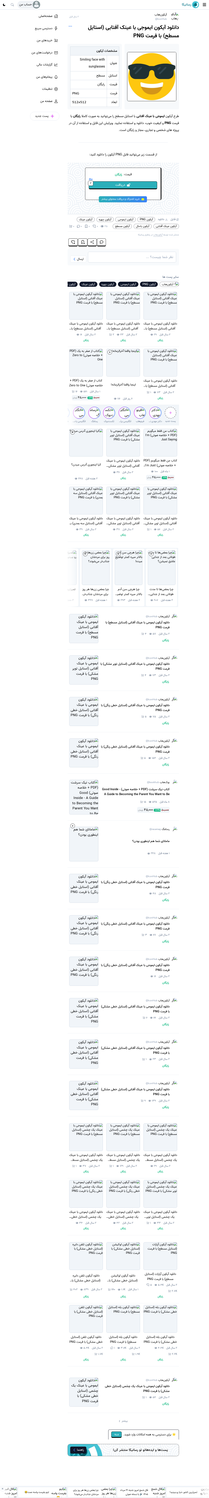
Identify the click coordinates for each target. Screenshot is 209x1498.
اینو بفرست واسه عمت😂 (36, 1492)
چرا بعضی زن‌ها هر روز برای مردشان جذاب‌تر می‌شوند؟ (86, 1492)
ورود (116, 1434)
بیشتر (125, 1421)
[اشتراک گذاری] (92, 242)
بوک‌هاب (158, 782)
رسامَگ (159, 829)
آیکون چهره (105, 219)
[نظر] (101, 242)
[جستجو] (12, 4)
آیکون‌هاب (161, 17)
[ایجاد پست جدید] (170, 413)
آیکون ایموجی (125, 219)
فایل (173, 219)
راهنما (80, 1449)
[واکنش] (73, 242)
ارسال (80, 259)
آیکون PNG (146, 219)
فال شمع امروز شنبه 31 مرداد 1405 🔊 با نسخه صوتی (134, 1492)
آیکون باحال (142, 226)
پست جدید (170, 421)
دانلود (161, 219)
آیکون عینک (85, 219)
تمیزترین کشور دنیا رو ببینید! (183, 1492)
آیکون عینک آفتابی (166, 226)
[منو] (204, 4)
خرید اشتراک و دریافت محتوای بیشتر (120, 199)
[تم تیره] (4, 4)
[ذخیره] (82, 242)
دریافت (107, 184)
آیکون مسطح (122, 226)
